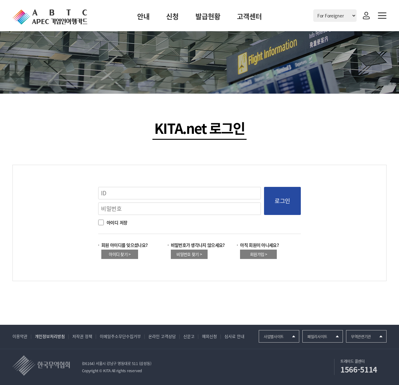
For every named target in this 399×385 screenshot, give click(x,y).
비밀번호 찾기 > (189, 254)
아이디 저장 (116, 222)
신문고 (189, 336)
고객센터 (249, 16)
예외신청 (209, 336)
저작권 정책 (82, 336)
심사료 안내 (234, 336)
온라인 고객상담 (162, 336)
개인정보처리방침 (50, 336)
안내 (143, 16)
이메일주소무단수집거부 (120, 336)
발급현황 (207, 16)
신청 (172, 16)
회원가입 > (258, 254)
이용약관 (19, 336)
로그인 (366, 16)
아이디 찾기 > (119, 254)
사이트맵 (382, 15)
